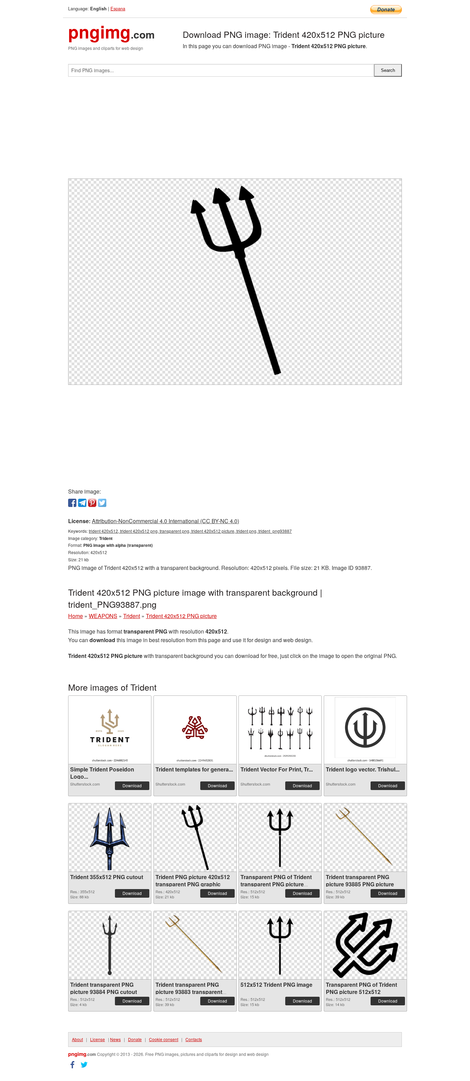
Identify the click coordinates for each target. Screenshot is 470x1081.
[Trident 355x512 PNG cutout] (109, 837)
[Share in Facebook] (72, 503)
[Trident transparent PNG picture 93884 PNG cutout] (109, 945)
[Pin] (92, 503)
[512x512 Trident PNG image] (280, 945)
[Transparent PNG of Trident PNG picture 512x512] (365, 945)
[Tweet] (102, 503)
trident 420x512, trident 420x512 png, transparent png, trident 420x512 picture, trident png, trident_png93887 (190, 531)
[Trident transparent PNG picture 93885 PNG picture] (365, 837)
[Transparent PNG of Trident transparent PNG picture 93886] (280, 837)
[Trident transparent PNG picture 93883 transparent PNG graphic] (195, 945)
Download (132, 785)
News (115, 1039)
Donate (135, 1039)
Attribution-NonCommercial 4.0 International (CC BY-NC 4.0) (165, 521)
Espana (117, 8)
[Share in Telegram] (82, 503)
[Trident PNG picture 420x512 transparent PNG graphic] (195, 837)
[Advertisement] (235, 130)
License (97, 1039)
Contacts (193, 1039)
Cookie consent (163, 1039)
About (77, 1039)
